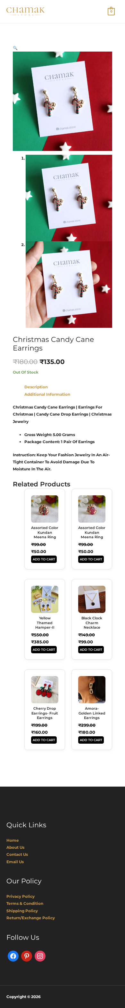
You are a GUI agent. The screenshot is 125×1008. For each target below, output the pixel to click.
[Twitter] (26, 955)
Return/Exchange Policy (30, 917)
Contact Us (17, 854)
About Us (15, 847)
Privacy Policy (20, 896)
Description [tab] (36, 386)
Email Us (15, 861)
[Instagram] (40, 955)
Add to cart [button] (44, 559)
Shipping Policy (22, 910)
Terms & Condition (24, 903)
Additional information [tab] (47, 394)
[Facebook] (13, 955)
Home (12, 840)
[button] (15, 47)
